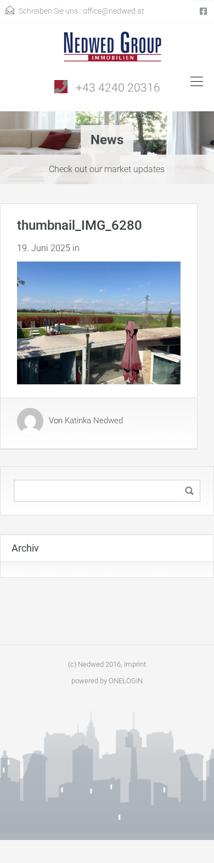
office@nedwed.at (113, 11)
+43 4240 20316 (118, 87)
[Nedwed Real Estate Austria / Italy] (107, 50)
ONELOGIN (126, 681)
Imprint (135, 664)
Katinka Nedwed (94, 421)
